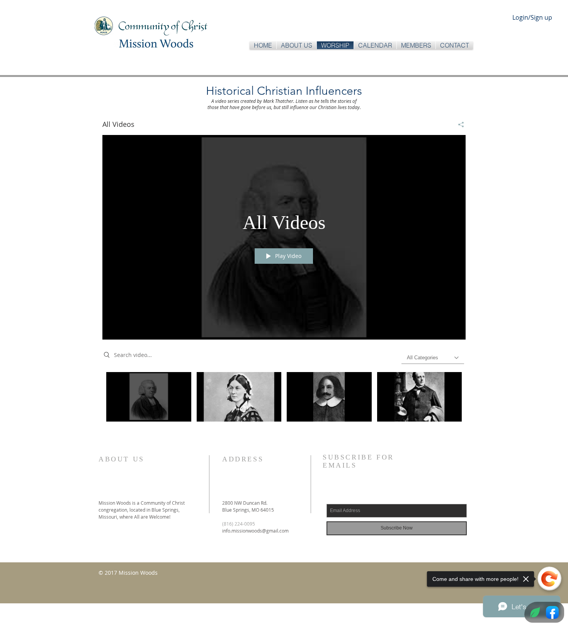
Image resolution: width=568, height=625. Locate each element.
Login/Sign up (532, 17)
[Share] (458, 124)
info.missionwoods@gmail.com (255, 531)
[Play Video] (148, 396)
